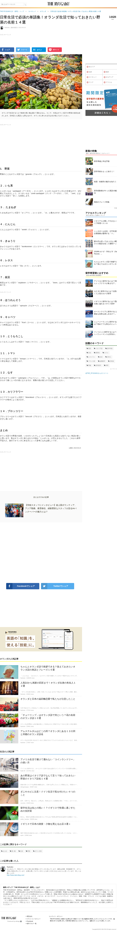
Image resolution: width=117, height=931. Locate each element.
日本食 (112, 361)
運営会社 (29, 916)
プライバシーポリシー (34, 919)
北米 (90, 72)
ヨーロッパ (92, 77)
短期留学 (102, 361)
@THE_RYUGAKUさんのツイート (96, 373)
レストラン (91, 357)
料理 (107, 365)
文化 (89, 353)
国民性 (98, 353)
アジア (91, 82)
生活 (21, 851)
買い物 (13, 851)
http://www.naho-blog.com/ (15, 875)
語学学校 (109, 348)
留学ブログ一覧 (31, 923)
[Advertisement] (41, 552)
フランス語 (91, 361)
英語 (89, 348)
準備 (89, 365)
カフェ (106, 353)
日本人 (109, 357)
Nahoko (10, 867)
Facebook (30, 921)
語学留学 (98, 365)
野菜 (28, 851)
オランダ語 (38, 851)
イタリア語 (99, 348)
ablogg (17, 921)
